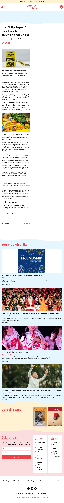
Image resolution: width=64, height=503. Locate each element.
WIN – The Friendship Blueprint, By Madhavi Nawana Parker (22, 275)
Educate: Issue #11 (39, 1)
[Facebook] (28, 488)
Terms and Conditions (42, 493)
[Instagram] (32, 488)
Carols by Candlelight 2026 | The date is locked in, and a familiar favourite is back (31, 314)
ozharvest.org (6, 217)
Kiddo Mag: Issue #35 (26, 1)
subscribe (8, 225)
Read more (5, 284)
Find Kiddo (57, 481)
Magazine (34, 481)
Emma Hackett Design (43, 497)
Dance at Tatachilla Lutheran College (15, 352)
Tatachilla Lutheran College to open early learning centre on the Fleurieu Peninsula (31, 390)
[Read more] (9, 284)
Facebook (26, 223)
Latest (7, 39)
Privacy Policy (19, 493)
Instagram (16, 223)
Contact (32, 484)
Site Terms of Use (29, 493)
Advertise (48, 481)
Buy (4, 39)
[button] (3, 43)
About (41, 481)
